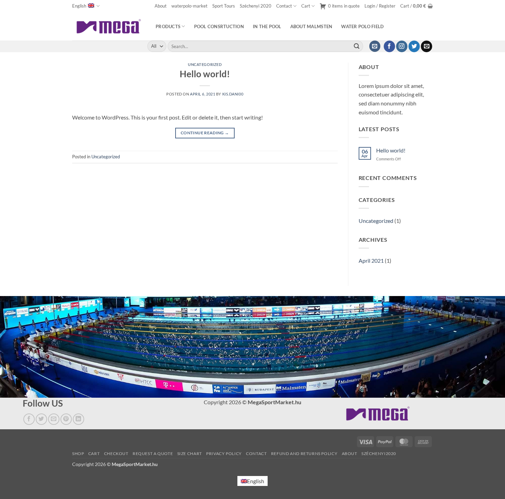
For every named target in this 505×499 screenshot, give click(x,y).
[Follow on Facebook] (389, 46)
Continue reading (205, 132)
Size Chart (189, 453)
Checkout (116, 453)
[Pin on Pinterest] (66, 419)
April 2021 (371, 260)
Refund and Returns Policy (304, 453)
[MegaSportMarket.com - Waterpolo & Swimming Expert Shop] (108, 26)
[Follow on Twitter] (414, 46)
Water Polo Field (362, 26)
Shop (78, 453)
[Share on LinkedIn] (78, 419)
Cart (305, 6)
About (161, 6)
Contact (284, 6)
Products (168, 26)
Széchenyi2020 (378, 453)
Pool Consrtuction (219, 26)
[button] (379, 6)
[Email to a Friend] (53, 419)
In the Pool (267, 26)
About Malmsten (311, 26)
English (79, 6)
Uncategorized (205, 64)
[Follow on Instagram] (401, 46)
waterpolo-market (189, 6)
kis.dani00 (233, 94)
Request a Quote (153, 453)
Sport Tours (223, 6)
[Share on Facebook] (29, 419)
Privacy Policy (224, 453)
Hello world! (205, 74)
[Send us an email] (426, 46)
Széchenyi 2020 (255, 6)
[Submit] (356, 46)
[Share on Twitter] (41, 419)
